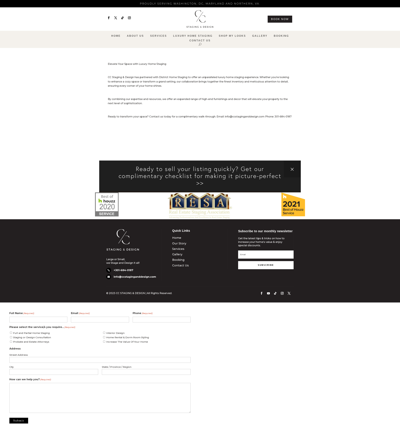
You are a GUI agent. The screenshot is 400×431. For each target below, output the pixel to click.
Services (158, 36)
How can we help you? (30, 379)
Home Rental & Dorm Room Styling (127, 337)
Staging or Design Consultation (32, 337)
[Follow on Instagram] (129, 18)
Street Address (18, 354)
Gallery (260, 36)
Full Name (21, 313)
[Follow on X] (115, 18)
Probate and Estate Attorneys (31, 341)
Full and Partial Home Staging (31, 333)
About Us (135, 36)
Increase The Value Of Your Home (127, 341)
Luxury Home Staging (192, 36)
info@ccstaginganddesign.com (135, 276)
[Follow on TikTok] (122, 18)
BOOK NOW (280, 19)
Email (80, 313)
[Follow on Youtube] (268, 293)
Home (116, 36)
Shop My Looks (232, 36)
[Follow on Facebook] (109, 18)
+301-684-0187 (123, 270)
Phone (142, 313)
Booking (281, 36)
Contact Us (200, 41)
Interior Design (115, 333)
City (11, 366)
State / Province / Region (116, 366)
